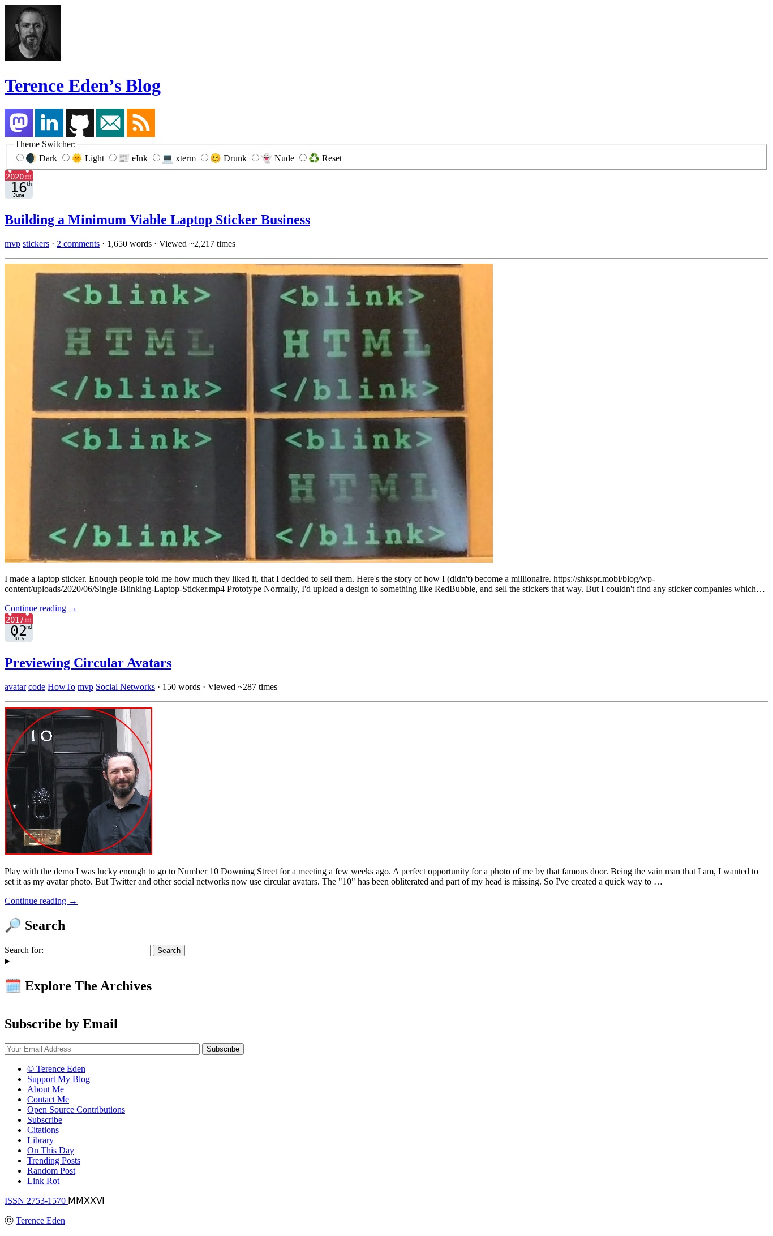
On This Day (50, 1150)
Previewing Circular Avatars (88, 662)
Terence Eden (40, 1220)
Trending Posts (53, 1160)
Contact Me (48, 1099)
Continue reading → (41, 608)
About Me (45, 1089)
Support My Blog (58, 1079)
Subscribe (44, 1120)
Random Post (51, 1170)
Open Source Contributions (76, 1109)
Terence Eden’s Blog (83, 85)
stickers (36, 243)
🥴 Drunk (229, 158)
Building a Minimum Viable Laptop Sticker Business (157, 219)
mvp (12, 243)
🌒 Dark (42, 158)
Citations (43, 1130)
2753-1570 (36, 1200)
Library (40, 1140)
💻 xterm (180, 158)
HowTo (61, 687)
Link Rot (43, 1181)
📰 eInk (134, 158)
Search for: (24, 950)
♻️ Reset (325, 158)
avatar (15, 687)
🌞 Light (88, 158)
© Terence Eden (56, 1069)
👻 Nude (279, 158)
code (36, 687)
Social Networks (125, 687)
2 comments (78, 243)
